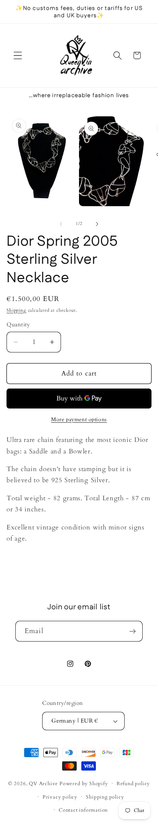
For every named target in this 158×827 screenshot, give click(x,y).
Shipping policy (105, 797)
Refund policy (133, 783)
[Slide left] (61, 224)
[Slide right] (97, 224)
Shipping (16, 310)
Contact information (83, 810)
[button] (18, 55)
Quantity (18, 324)
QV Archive (43, 783)
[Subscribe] (132, 631)
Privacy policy (60, 797)
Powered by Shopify (83, 783)
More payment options (79, 419)
